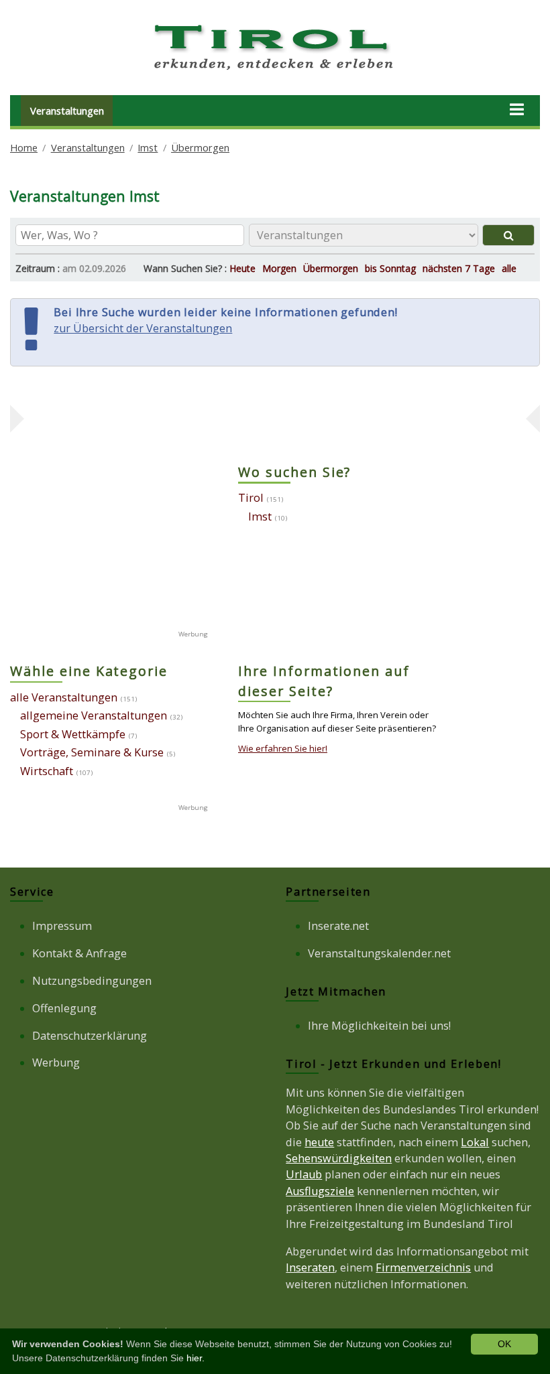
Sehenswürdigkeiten (339, 1158)
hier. (195, 1358)
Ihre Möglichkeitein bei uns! (379, 1025)
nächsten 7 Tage (459, 268)
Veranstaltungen (67, 110)
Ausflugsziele (320, 1191)
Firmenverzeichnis (423, 1267)
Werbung (56, 1062)
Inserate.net (338, 925)
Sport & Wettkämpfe (72, 734)
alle (509, 268)
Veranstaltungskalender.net (379, 953)
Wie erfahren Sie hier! (282, 748)
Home (24, 147)
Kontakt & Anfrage (79, 953)
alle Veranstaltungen (63, 697)
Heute (242, 268)
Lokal (475, 1142)
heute (319, 1142)
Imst (148, 147)
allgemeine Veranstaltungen (93, 715)
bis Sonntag (390, 268)
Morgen (279, 268)
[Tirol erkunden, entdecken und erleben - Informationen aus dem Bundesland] (275, 72)
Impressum (62, 925)
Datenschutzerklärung (89, 1035)
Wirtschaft (46, 771)
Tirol (251, 497)
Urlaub (304, 1174)
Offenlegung (64, 1008)
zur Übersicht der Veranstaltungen (143, 328)
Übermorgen (200, 147)
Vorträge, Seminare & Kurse (92, 752)
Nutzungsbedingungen (92, 980)
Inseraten (310, 1267)
